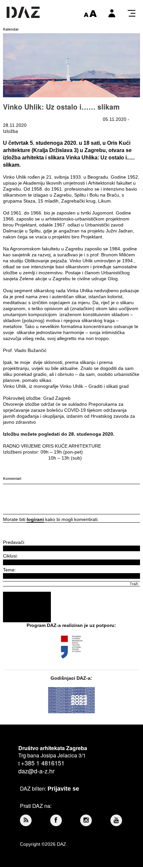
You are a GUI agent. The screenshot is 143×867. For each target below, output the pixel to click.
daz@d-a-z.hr (36, 770)
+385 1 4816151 (43, 762)
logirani (35, 519)
